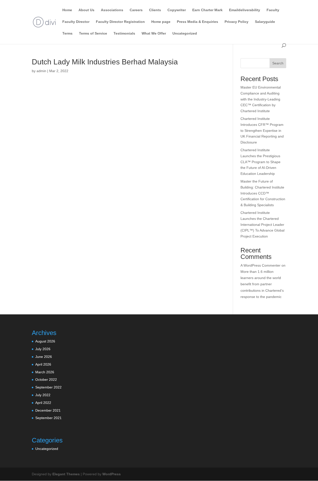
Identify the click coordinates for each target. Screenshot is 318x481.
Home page (160, 22)
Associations (112, 10)
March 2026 (44, 372)
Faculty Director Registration (120, 22)
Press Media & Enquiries (197, 22)
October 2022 (46, 380)
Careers (136, 10)
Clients (155, 10)
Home (67, 10)
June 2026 (43, 357)
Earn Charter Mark (207, 10)
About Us (86, 10)
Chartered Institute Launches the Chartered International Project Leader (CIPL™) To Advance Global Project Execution (262, 224)
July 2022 (42, 395)
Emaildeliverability (244, 10)
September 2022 (48, 387)
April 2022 (43, 403)
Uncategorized (184, 33)
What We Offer (154, 33)
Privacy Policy (236, 22)
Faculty (273, 10)
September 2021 (48, 418)
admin (41, 71)
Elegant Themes (66, 474)
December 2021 (48, 410)
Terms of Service (93, 33)
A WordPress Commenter (260, 265)
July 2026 (42, 349)
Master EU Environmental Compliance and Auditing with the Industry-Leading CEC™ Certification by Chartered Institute (260, 99)
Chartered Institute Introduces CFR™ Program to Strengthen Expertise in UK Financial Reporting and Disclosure (262, 130)
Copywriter (176, 10)
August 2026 (45, 341)
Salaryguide (265, 22)
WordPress (111, 474)
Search (277, 63)
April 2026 (43, 364)
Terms (67, 33)
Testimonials (124, 33)
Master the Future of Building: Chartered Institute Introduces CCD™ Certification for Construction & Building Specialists (262, 193)
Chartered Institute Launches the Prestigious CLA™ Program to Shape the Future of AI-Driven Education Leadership (260, 162)
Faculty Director (75, 22)
